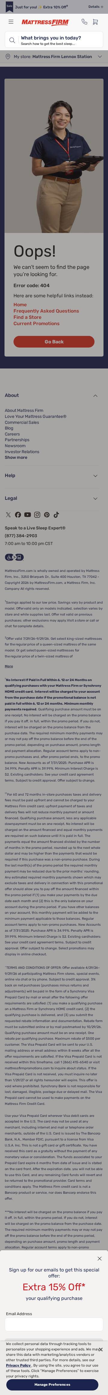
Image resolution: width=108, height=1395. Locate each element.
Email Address (19, 1314)
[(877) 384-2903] (84, 22)
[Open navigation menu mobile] (11, 22)
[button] (99, 1258)
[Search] (11, 39)
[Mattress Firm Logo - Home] (46, 23)
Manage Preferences (52, 1384)
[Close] (100, 1349)
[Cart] (97, 22)
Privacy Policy (19, 1365)
